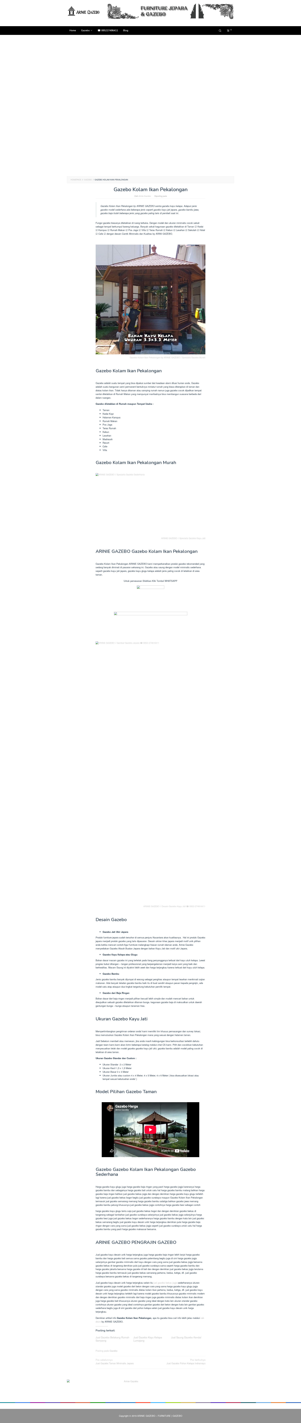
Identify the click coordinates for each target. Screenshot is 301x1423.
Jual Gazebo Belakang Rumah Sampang (112, 1339)
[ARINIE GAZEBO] (84, 11)
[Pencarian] (220, 30)
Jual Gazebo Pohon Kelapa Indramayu (186, 1361)
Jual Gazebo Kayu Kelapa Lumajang (147, 1339)
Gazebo (113, 1350)
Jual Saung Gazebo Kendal (186, 1337)
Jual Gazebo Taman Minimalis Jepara (115, 1361)
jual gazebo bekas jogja (165, 1282)
